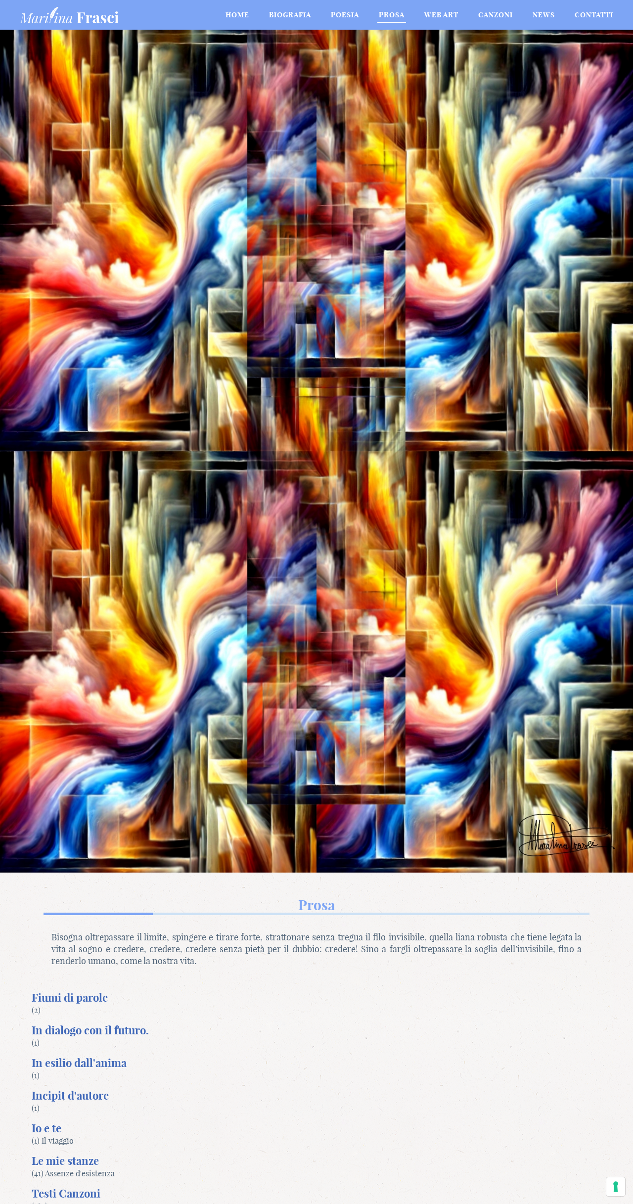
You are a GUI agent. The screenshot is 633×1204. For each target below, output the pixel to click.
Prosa (392, 14)
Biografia (290, 14)
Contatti (594, 14)
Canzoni (495, 14)
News (544, 14)
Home (237, 14)
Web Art (441, 14)
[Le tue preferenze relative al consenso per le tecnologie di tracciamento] (615, 1186)
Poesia (345, 14)
